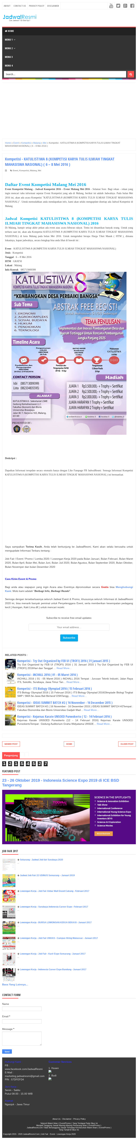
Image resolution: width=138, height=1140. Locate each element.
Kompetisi (24, 170)
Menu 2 (9, 48)
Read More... (64, 668)
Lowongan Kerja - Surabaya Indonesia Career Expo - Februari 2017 (54, 907)
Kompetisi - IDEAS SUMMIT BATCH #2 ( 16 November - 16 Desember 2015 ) (64, 702)
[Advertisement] (69, 108)
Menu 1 (9, 39)
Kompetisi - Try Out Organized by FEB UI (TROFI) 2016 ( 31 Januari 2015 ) (63, 661)
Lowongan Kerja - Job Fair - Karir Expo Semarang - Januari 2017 (53, 954)
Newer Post (11, 744)
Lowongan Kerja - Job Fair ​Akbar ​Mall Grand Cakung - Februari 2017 (54, 891)
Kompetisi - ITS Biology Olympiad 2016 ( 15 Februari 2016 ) (54, 688)
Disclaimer (53, 5)
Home (10, 31)
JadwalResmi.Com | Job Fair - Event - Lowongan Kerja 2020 (49, 1134)
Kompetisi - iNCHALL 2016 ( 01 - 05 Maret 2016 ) (47, 674)
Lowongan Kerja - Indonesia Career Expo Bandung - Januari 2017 (53, 969)
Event (15, 170)
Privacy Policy (36, 5)
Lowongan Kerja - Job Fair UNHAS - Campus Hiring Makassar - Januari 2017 (59, 938)
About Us (56, 1119)
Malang (33, 170)
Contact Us (19, 5)
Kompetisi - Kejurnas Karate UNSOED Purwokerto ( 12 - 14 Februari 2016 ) (64, 716)
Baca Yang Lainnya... (15, 984)
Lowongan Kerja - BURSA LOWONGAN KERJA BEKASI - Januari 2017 (56, 922)
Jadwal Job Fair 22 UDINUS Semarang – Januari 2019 (47, 875)
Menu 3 (9, 57)
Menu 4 (9, 65)
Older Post (127, 744)
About (7, 5)
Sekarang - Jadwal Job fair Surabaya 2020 (41, 859)
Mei (39, 170)
